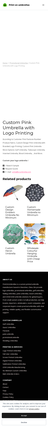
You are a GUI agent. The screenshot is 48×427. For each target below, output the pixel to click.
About (5, 384)
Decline (24, 422)
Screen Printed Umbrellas (12, 357)
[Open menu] (43, 5)
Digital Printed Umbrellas (12, 360)
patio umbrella (8, 334)
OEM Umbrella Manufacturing (14, 367)
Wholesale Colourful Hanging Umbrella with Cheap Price (33, 255)
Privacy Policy (8, 394)
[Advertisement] (24, 35)
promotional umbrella (11, 337)
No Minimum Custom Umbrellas (15, 370)
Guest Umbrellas (9, 327)
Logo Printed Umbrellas (12, 351)
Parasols (6, 331)
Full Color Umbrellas (10, 354)
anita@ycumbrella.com (21, 172)
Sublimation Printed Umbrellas (14, 364)
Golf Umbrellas (8, 324)
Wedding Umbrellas (10, 341)
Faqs (4, 390)
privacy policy (34, 409)
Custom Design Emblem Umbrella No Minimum (12, 212)
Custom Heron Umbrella (10, 251)
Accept (24, 415)
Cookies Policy (8, 397)
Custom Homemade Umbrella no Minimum (34, 211)
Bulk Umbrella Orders (11, 374)
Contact (6, 387)
